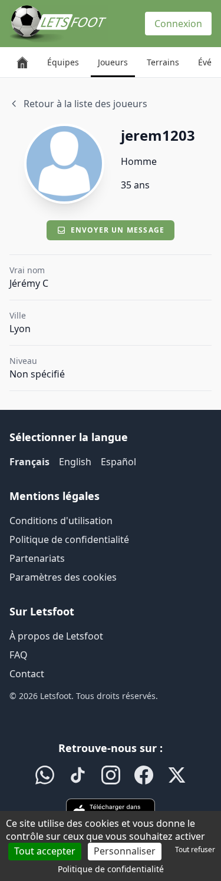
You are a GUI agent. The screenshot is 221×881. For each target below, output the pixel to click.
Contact (26, 673)
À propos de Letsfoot (56, 636)
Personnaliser (125, 850)
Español (118, 461)
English (75, 461)
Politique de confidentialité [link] (111, 869)
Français (29, 461)
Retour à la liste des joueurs (85, 103)
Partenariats (37, 558)
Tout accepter (44, 850)
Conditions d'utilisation (61, 520)
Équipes (63, 62)
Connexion (178, 23)
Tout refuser (195, 849)
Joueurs (113, 62)
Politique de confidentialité (69, 539)
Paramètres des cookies (63, 577)
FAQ (18, 654)
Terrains (163, 62)
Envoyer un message (118, 230)
